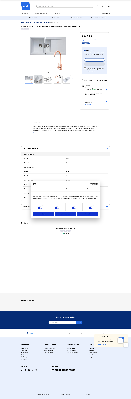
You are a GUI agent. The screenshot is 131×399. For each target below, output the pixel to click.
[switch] (57, 208)
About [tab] (88, 189)
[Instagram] (25, 370)
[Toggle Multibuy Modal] (125, 345)
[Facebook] (29, 370)
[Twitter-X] (33, 370)
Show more (36, 132)
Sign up (94, 64)
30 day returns (55, 17)
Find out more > (102, 344)
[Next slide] (72, 51)
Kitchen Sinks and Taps (41, 13)
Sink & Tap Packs (44, 22)
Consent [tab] (42, 189)
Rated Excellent (78, 17)
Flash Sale (58, 13)
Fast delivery (33, 17)
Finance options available (99, 17)
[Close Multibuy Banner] (126, 336)
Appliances (24, 13)
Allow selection (65, 214)
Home (22, 22)
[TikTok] (22, 370)
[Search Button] (92, 6)
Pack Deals (36, 22)
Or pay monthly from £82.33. (89, 40)
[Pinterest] (36, 370)
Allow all (87, 214)
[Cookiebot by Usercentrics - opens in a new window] (91, 184)
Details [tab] (65, 189)
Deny (43, 214)
